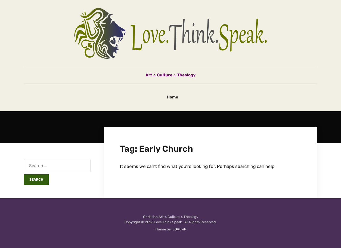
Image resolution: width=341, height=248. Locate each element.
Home (172, 97)
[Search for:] (57, 165)
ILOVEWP (179, 229)
